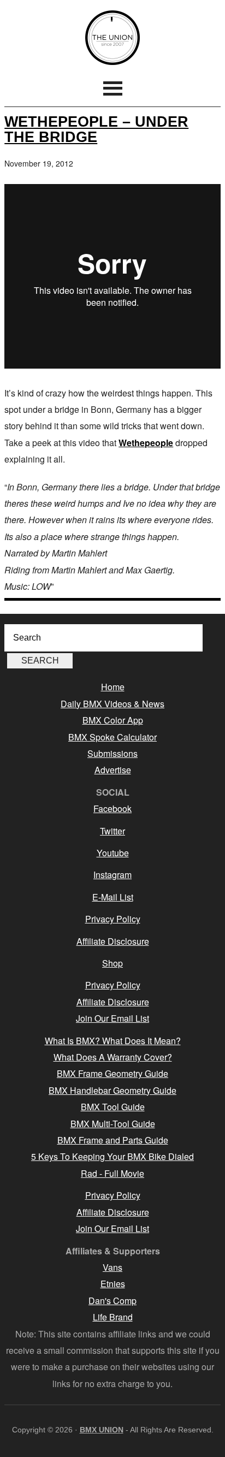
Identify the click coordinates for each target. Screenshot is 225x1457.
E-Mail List (112, 897)
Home (113, 686)
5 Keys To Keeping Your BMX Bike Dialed (112, 1156)
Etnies (112, 1283)
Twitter (112, 831)
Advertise (112, 769)
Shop (112, 963)
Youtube (113, 852)
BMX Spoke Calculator (112, 737)
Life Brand (113, 1317)
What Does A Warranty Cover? (113, 1057)
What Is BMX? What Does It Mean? (113, 1040)
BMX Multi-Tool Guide (112, 1123)
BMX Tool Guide (113, 1106)
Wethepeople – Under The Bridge (96, 129)
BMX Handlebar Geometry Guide (112, 1090)
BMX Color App (112, 720)
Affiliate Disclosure (112, 941)
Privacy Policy (112, 919)
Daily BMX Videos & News (112, 703)
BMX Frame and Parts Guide (112, 1140)
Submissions (112, 753)
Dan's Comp (112, 1300)
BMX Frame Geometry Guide (112, 1073)
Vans (112, 1267)
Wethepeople (146, 442)
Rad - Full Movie (112, 1173)
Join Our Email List (112, 1018)
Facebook (112, 808)
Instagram (112, 874)
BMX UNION (112, 37)
